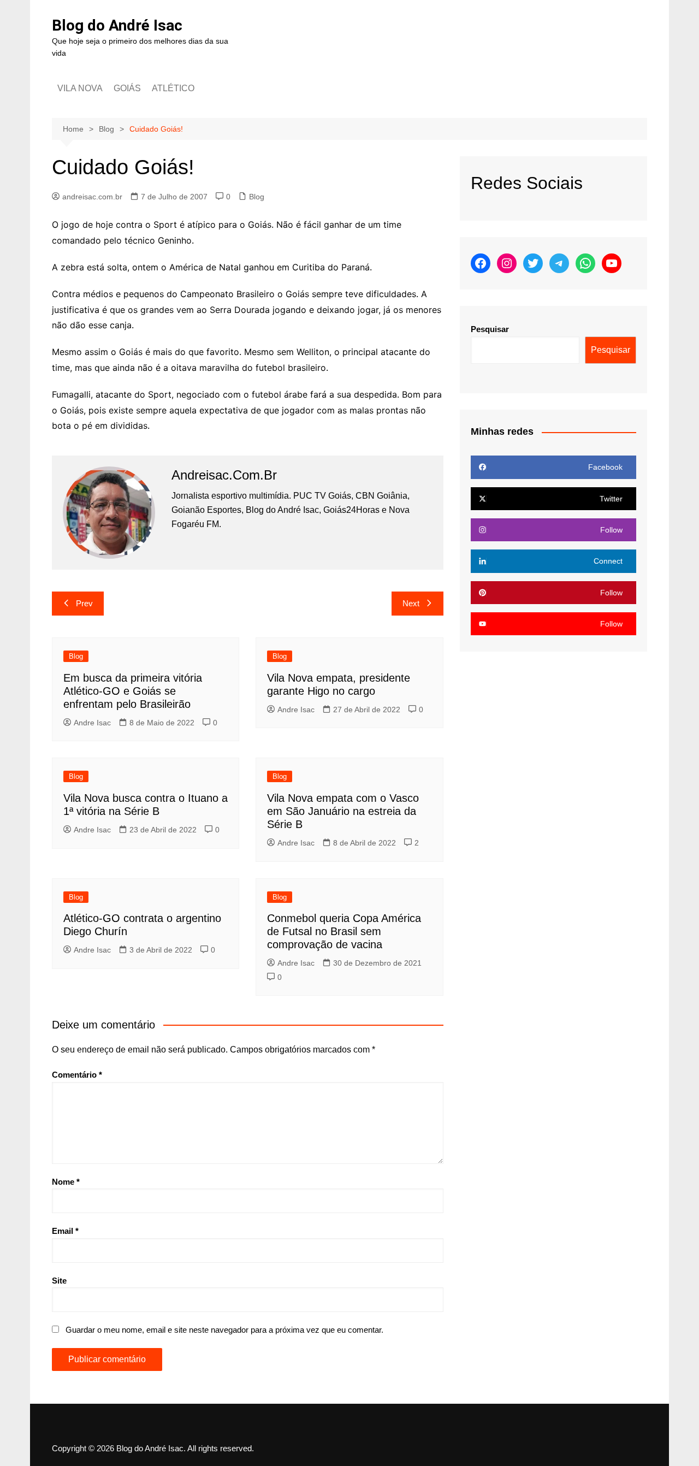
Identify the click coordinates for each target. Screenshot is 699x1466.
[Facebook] (480, 263)
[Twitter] (533, 263)
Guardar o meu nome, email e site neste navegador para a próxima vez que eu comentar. (224, 1329)
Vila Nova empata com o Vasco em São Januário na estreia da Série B (343, 811)
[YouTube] (611, 263)
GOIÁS (127, 88)
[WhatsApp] (585, 263)
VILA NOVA (80, 88)
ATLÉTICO (173, 88)
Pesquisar (490, 329)
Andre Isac (92, 722)
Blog (256, 196)
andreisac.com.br (92, 196)
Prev (84, 603)
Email (65, 1231)
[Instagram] (507, 263)
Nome (66, 1181)
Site (59, 1280)
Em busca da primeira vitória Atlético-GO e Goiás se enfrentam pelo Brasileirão (132, 691)
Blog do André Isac (117, 25)
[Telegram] (559, 263)
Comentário (77, 1074)
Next (410, 603)
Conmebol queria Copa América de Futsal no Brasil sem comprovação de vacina (344, 931)
